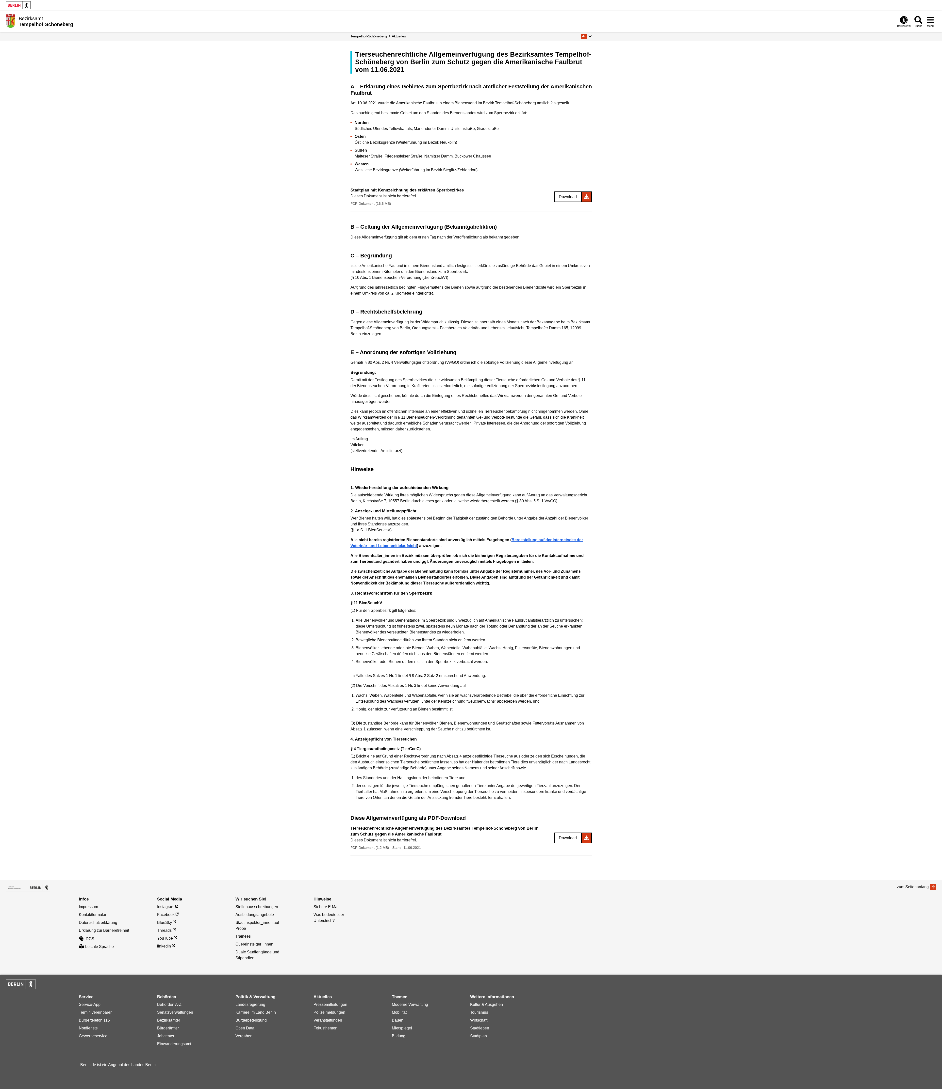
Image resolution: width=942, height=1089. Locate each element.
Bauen (397, 1020)
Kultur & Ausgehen (486, 1004)
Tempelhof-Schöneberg (368, 36)
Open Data (244, 1028)
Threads (164, 930)
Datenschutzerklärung (98, 922)
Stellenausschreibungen (256, 907)
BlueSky (164, 922)
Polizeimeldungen (329, 1012)
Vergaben (243, 1036)
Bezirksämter (168, 1020)
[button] (586, 36)
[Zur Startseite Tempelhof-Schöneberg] (10, 21)
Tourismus (479, 1012)
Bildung (398, 1036)
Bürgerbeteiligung (251, 1020)
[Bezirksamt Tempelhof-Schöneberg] (28, 887)
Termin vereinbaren (96, 1012)
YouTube (165, 938)
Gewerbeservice (93, 1036)
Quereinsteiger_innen (254, 944)
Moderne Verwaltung (410, 1004)
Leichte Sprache (99, 947)
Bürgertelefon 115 (94, 1020)
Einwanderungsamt (174, 1044)
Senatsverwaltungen (175, 1012)
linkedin (164, 946)
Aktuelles (399, 36)
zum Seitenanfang (913, 887)
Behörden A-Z (169, 1004)
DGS (90, 939)
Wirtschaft (478, 1020)
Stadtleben (479, 1028)
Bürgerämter (168, 1028)
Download (568, 197)
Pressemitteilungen (330, 1004)
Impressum (88, 907)
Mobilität (399, 1012)
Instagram (165, 907)
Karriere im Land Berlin (255, 1012)
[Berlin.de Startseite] (18, 5)
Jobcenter (165, 1036)
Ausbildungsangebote (254, 915)
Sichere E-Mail (326, 907)
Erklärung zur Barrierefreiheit (104, 930)
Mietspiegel (402, 1028)
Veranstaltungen (328, 1020)
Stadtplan (478, 1036)
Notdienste (88, 1028)
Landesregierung (250, 1004)
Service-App (89, 1004)
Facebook (166, 915)
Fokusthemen (325, 1028)
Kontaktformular (92, 915)
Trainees (243, 936)
